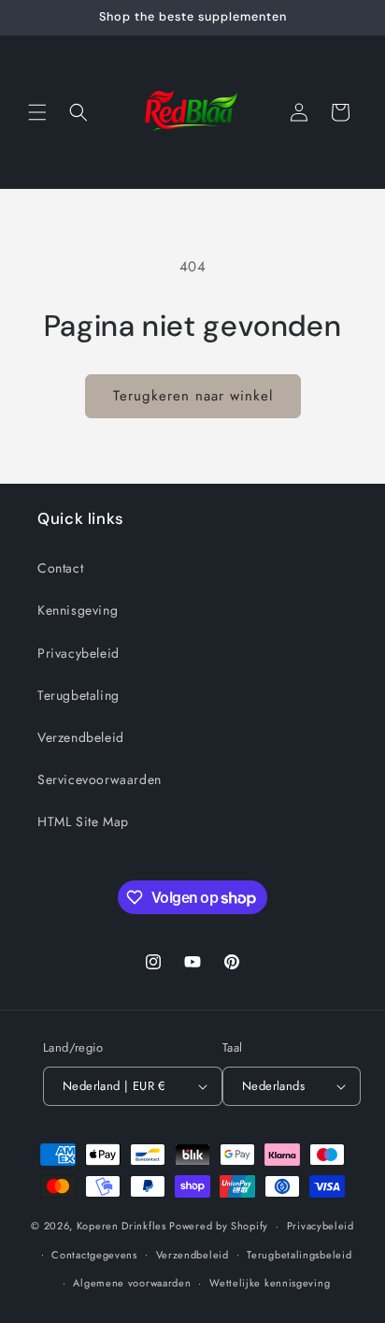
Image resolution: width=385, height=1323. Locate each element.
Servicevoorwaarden (99, 779)
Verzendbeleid (80, 737)
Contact (60, 568)
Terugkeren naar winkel (193, 395)
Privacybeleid (78, 653)
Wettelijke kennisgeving (269, 1282)
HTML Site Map (83, 821)
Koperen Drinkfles (121, 1225)
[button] (37, 112)
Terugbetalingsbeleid (299, 1254)
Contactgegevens (94, 1254)
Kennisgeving (77, 610)
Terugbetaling (78, 695)
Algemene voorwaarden (132, 1282)
